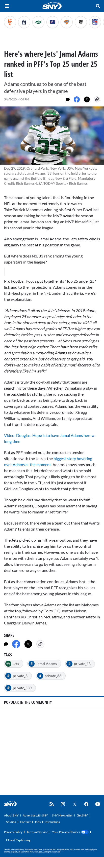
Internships (52, 822)
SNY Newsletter (62, 815)
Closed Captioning (18, 840)
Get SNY (82, 815)
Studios (11, 822)
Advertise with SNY (35, 815)
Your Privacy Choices (66, 832)
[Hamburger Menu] (7, 6)
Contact (25, 822)
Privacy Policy (13, 832)
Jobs (38, 822)
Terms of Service (37, 832)
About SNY (11, 815)
